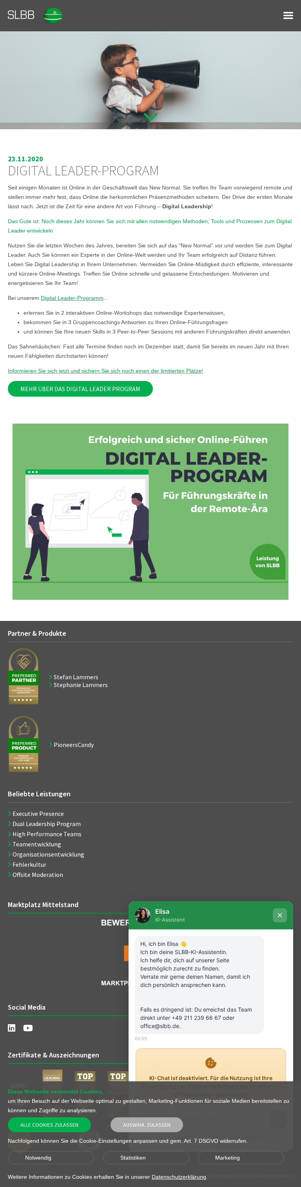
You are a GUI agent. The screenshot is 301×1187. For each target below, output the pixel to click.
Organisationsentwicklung (48, 854)
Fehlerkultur (29, 864)
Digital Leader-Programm (72, 298)
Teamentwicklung (37, 844)
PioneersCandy (74, 745)
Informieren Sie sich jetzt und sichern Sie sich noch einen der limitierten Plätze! (105, 371)
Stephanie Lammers (81, 685)
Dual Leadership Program (47, 824)
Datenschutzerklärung (179, 1177)
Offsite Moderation (38, 875)
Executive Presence (38, 813)
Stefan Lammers (76, 677)
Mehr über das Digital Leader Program (80, 389)
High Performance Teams (47, 834)
